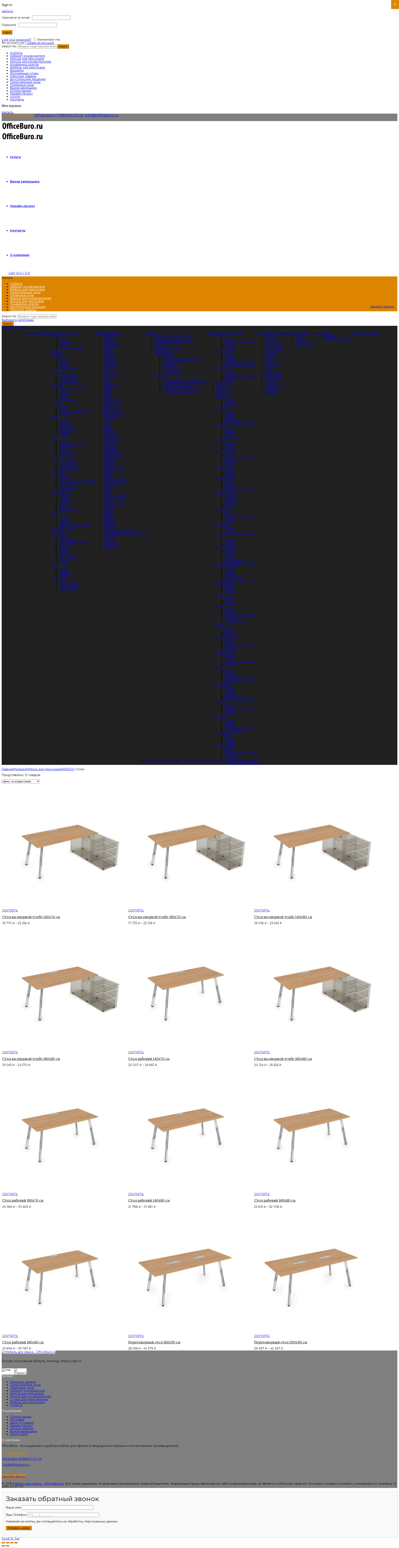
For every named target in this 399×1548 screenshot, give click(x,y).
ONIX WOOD (60, 536)
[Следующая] (7, 1545)
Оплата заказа (20, 91)
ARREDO (57, 473)
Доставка (17, 1420)
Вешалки (17, 70)
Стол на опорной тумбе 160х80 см (31, 1059)
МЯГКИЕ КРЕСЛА (167, 348)
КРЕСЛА (109, 528)
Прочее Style (69, 382)
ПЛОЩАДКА (172, 371)
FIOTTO (108, 539)
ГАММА (108, 473)
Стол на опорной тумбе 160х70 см (157, 917)
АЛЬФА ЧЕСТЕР (115, 496)
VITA (54, 438)
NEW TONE (225, 388)
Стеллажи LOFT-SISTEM (77, 481)
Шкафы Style (68, 377)
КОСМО (109, 362)
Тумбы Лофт (68, 589)
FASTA (300, 339)
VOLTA (108, 429)
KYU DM (222, 595)
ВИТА (107, 475)
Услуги (15, 96)
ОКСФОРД (111, 400)
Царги (63, 548)
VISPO (108, 435)
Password (10, 25)
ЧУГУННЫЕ (172, 374)
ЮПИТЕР (110, 443)
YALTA (220, 409)
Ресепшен (232, 757)
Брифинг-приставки (239, 362)
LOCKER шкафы (63, 528)
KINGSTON (224, 583)
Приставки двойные (74, 542)
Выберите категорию (18, 320)
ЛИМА (108, 513)
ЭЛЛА (107, 397)
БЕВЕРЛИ (111, 339)
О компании (19, 255)
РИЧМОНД (112, 374)
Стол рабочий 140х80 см (149, 1200)
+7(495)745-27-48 (17, 115)
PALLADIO (111, 441)
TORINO (222, 734)
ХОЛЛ (107, 391)
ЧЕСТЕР (109, 348)
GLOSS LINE (225, 350)
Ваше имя (14, 1507)
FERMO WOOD (227, 566)
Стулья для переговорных (29, 1399)
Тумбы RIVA (68, 464)
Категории (18, 327)
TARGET (57, 353)
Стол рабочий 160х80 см (275, 1200)
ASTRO (270, 394)
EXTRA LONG (305, 345)
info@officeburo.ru (102, 115)
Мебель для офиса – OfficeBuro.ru (38, 1483)
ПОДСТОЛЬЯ (164, 353)
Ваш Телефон (16, 1515)
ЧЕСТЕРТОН (112, 464)
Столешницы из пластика (182, 388)
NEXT (55, 350)
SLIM (54, 566)
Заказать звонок (382, 306)
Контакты (17, 99)
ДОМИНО (110, 365)
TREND (56, 356)
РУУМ (107, 342)
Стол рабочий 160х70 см (22, 1200)
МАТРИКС (111, 545)
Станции (65, 432)
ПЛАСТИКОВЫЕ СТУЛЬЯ (173, 342)
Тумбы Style (68, 379)
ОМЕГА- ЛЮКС (114, 499)
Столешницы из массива (181, 379)
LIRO (107, 420)
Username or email (16, 18)
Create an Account (40, 43)
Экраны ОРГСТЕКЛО (74, 411)
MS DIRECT (224, 627)
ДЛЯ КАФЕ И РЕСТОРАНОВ (124, 534)
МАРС (107, 487)
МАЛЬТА (110, 353)
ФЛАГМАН (111, 411)
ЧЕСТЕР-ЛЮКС (114, 414)
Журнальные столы (24, 73)
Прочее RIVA (69, 470)
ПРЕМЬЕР (111, 385)
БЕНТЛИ (110, 542)
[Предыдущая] (3, 1545)
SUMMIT (271, 391)
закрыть (7, 11)
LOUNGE (302, 342)
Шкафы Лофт (69, 586)
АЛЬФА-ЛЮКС (114, 470)
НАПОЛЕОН (112, 403)
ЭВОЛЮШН (112, 409)
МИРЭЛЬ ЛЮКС (115, 481)
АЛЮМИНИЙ (173, 362)
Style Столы (67, 374)
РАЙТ (107, 350)
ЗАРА (107, 406)
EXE (219, 336)
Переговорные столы (75, 525)
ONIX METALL (61, 493)
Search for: (9, 46)
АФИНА (109, 519)
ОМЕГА (108, 507)
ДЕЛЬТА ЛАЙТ (114, 478)
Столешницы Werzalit (179, 391)
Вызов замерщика (23, 88)
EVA (106, 426)
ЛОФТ (159, 345)
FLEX (54, 513)
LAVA (220, 606)
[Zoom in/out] (15, 1542)
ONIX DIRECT (226, 493)
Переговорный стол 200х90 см (280, 1342)
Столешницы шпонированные (185, 382)
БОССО (109, 377)
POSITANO (224, 638)
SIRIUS (221, 702)
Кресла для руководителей (30, 62)
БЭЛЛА (109, 394)
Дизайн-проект (21, 94)
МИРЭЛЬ (110, 458)
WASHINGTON (227, 746)
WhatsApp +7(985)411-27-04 (59, 115)
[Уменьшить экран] (11, 1542)
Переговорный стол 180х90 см (154, 1342)
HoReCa (16, 53)
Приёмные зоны (22, 85)
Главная (7, 769)
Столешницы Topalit (177, 385)
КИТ (106, 379)
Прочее (65, 577)
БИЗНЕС (109, 359)
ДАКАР (108, 336)
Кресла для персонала (27, 59)
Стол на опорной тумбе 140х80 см (283, 917)
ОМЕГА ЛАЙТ (113, 455)
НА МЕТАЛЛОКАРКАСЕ (172, 339)
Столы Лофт (68, 583)
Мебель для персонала (27, 67)
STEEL (55, 336)
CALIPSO (223, 525)
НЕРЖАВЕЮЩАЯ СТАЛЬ (182, 359)
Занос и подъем (22, 1422)
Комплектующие (71, 348)
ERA (219, 536)
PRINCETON (225, 653)
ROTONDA (224, 685)
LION (220, 624)
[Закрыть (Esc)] (3, 1542)
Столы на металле (72, 388)
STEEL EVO (224, 467)
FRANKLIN (224, 382)
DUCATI (222, 385)
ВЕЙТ (107, 388)
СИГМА (108, 502)
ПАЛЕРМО (111, 452)
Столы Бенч (68, 487)
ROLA (220, 667)
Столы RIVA (67, 461)
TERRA (221, 717)
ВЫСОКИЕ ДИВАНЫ (119, 531)
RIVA (54, 458)
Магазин (19, 769)
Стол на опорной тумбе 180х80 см (283, 1059)
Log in (7, 32)
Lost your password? (17, 40)
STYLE (55, 371)
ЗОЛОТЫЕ (171, 368)
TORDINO (110, 432)
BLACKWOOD (226, 478)
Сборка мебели (21, 1428)
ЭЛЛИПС (110, 446)
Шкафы (64, 345)
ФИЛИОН (110, 449)
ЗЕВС (107, 493)
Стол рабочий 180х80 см (23, 1342)
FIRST (220, 426)
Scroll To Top (11, 1539)
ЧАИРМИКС (112, 345)
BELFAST (223, 441)
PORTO (221, 510)
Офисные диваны (23, 76)
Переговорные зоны (25, 82)
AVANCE (57, 385)
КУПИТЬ (11, 910)
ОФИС (108, 356)
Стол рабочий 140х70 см (149, 1059)
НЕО (106, 371)
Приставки (67, 446)
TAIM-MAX (224, 397)
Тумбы (64, 342)
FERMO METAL (227, 548)
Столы (159, 377)
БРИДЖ (109, 368)
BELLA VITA (225, 452)
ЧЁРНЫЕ (169, 365)
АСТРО (108, 382)
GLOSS (56, 403)
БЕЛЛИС (110, 536)
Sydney (221, 391)
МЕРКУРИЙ (112, 484)
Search (63, 46)
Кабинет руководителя (27, 56)
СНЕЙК (108, 510)
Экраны (64, 426)
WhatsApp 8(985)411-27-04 (22, 1459)
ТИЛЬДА (110, 525)
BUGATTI (222, 394)
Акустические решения (28, 79)
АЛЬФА (109, 467)
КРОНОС (110, 490)
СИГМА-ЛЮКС (114, 505)
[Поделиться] (7, 1542)
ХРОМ (167, 356)
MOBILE (57, 531)
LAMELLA (110, 417)
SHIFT (220, 368)
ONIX (55, 417)
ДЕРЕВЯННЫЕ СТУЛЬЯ (172, 336)
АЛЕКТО (109, 548)
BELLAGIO (111, 438)
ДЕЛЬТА (109, 522)
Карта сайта (19, 1434)
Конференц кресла (24, 64)
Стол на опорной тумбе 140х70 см (31, 917)
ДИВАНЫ (161, 350)
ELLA (107, 423)
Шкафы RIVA (68, 467)
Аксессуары (68, 368)
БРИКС (108, 461)
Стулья (37, 333)
